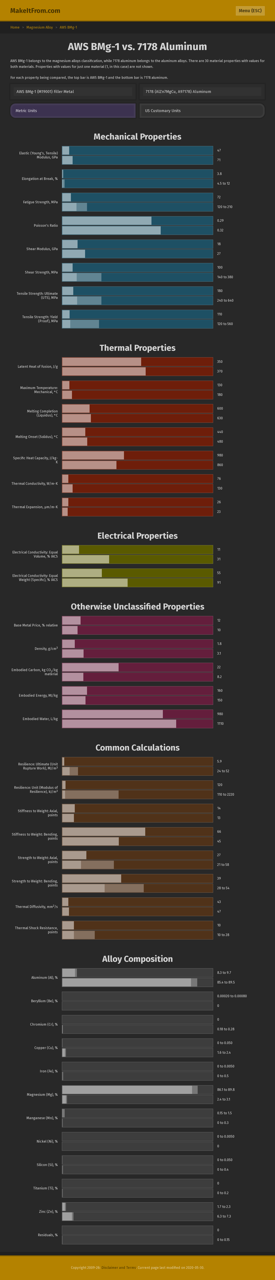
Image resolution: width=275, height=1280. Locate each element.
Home (15, 27)
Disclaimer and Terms (118, 1268)
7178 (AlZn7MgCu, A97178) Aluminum (178, 91)
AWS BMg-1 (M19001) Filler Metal (45, 91)
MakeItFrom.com (35, 11)
